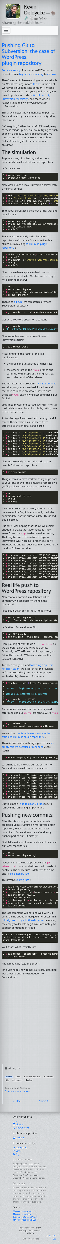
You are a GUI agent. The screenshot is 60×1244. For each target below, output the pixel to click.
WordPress (48, 1077)
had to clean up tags (32, 804)
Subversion (17, 1080)
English (9, 1077)
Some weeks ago (12, 70)
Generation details (31, 1238)
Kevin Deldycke (34, 9)
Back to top (52, 1237)
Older (17, 1100)
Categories (21, 1147)
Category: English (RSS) (25, 1220)
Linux (18, 1077)
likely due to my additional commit (24, 920)
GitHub (19, 1124)
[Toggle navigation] (6, 30)
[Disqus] (30, 1025)
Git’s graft (23, 880)
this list (37, 84)
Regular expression (32, 1077)
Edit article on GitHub (18, 1091)
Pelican (38, 1227)
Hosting (29, 1080)
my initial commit (46, 383)
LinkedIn (20, 1137)
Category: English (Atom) (26, 1217)
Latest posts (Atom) (23, 1211)
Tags (17, 1154)
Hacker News (22, 1127)
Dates (18, 1150)
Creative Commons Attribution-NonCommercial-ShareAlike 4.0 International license (28, 1175)
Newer (43, 1100)
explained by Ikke (19, 873)
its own (51, 74)
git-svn (18, 302)
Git (7, 1080)
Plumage (23, 1230)
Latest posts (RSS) (23, 1214)
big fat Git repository (31, 74)
